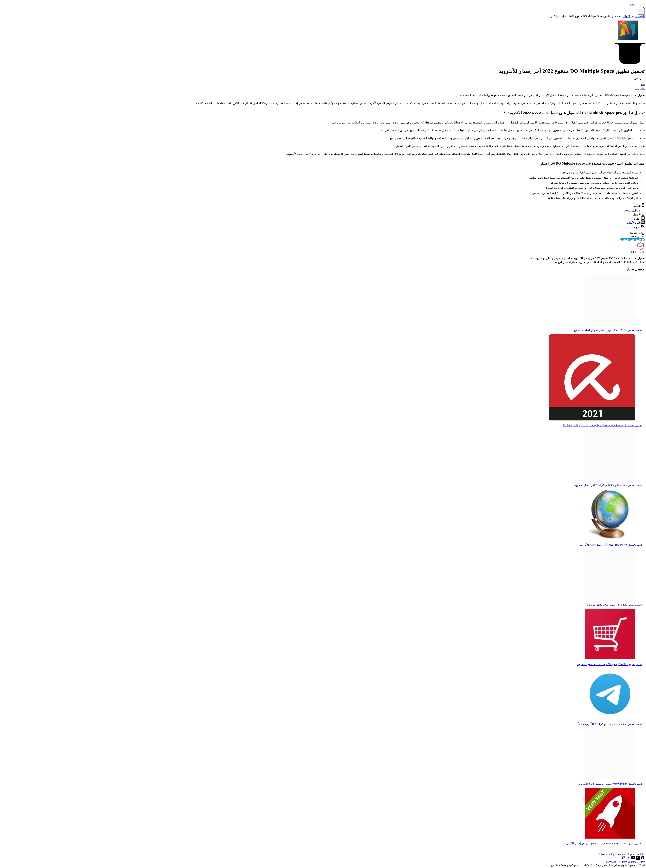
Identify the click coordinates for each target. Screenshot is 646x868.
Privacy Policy (606, 854)
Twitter (641, 861)
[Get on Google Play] (621, 227)
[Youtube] (633, 858)
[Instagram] (624, 858)
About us (620, 854)
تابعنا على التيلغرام (630, 239)
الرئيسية (640, 16)
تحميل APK (638, 236)
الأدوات (627, 16)
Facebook (611, 861)
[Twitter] (637, 858)
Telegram (630, 854)
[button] (637, 4)
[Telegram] (628, 858)
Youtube (640, 854)
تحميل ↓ (640, 88)
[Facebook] (642, 858)
